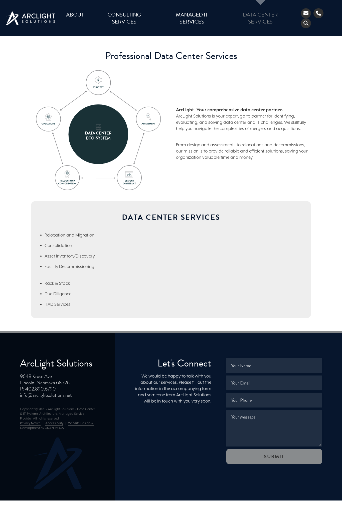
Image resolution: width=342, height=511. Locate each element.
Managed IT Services (192, 18)
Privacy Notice (30, 423)
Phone (318, 13)
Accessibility (54, 423)
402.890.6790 (40, 388)
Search (306, 23)
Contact (306, 13)
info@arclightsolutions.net (46, 395)
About (75, 14)
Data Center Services (260, 18)
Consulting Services (124, 18)
